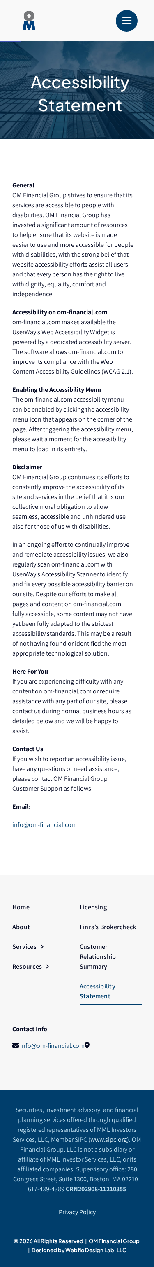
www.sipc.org (108, 1139)
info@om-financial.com (44, 824)
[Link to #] (127, 21)
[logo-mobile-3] (55, 13)
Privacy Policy (77, 1212)
